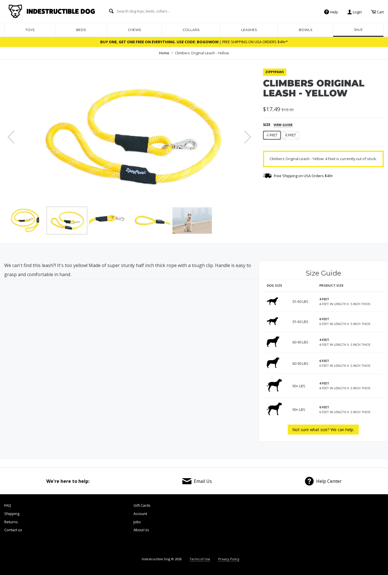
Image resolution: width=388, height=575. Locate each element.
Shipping (11, 513)
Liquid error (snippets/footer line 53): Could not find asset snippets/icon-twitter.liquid (308, 526)
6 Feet (290, 135)
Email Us (203, 481)
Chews (134, 30)
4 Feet (272, 135)
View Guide (283, 125)
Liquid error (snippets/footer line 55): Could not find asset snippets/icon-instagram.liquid (368, 526)
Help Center (329, 481)
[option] (129, 137)
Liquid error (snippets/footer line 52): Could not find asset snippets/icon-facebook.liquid (278, 526)
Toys (29, 30)
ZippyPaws (274, 72)
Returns (11, 521)
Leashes (249, 30)
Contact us (13, 529)
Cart (380, 11)
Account (140, 513)
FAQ (7, 505)
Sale (358, 29)
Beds (81, 30)
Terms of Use (199, 559)
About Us (141, 529)
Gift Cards (142, 505)
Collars (191, 30)
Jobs (137, 521)
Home (164, 52)
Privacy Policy (228, 559)
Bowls (305, 30)
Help (333, 11)
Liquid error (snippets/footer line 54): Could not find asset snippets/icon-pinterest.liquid (338, 526)
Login (357, 11)
